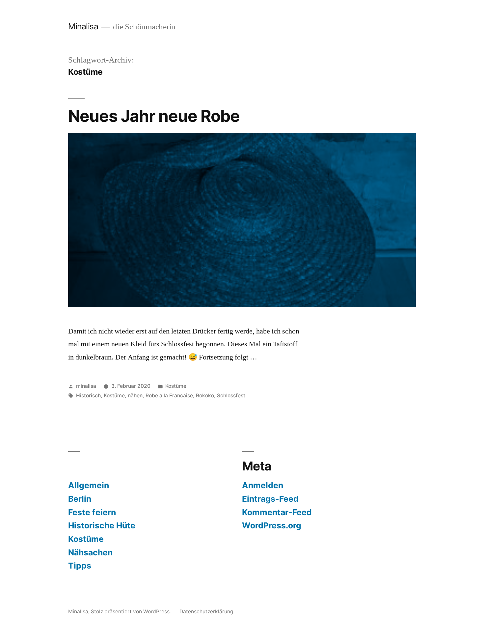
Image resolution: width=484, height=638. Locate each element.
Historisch (88, 395)
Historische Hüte (101, 525)
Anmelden (262, 485)
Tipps (79, 566)
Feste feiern (92, 512)
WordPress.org (271, 525)
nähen (135, 395)
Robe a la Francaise (169, 395)
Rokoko (205, 395)
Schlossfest (231, 395)
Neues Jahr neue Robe (154, 116)
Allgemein (88, 485)
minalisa (86, 386)
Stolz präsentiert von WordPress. (131, 611)
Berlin (79, 499)
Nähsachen (90, 552)
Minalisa (83, 26)
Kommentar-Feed (277, 512)
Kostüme (175, 386)
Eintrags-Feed (270, 499)
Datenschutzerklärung (206, 611)
